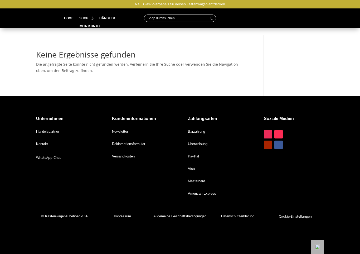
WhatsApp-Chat (48, 157)
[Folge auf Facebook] (278, 145)
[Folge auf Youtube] (268, 145)
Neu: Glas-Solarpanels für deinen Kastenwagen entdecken (180, 4)
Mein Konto (90, 26)
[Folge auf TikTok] (278, 134)
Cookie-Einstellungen (295, 216)
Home (69, 18)
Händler (107, 18)
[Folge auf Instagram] (268, 134)
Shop (83, 18)
